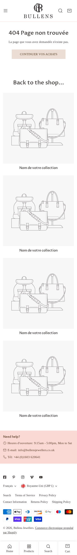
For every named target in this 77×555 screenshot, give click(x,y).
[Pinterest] (13, 477)
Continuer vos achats (38, 54)
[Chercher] (60, 10)
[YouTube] (40, 477)
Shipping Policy (61, 501)
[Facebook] (4, 477)
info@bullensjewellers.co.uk (36, 450)
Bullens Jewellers (23, 528)
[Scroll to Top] (70, 533)
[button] (69, 10)
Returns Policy (39, 501)
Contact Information (15, 501)
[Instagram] (22, 477)
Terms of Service (25, 495)
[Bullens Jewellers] (38, 10)
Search (7, 495)
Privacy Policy (47, 495)
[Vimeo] (31, 477)
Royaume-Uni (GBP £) (40, 485)
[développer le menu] (5, 10)
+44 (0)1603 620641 (27, 457)
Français (8, 485)
